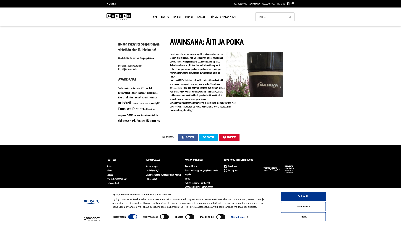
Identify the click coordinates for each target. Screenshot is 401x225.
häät (143, 88)
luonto (154, 97)
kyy (149, 97)
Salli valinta (303, 206)
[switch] (164, 216)
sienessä (149, 115)
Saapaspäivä (254, 3)
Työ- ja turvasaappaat (223, 16)
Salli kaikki (303, 196)
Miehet (189, 16)
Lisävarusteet (113, 183)
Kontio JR (122, 97)
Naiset (177, 16)
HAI (155, 16)
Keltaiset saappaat (137, 92)
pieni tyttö (155, 103)
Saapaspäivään (147, 58)
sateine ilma (139, 115)
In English (111, 3)
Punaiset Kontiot (130, 108)
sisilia (155, 115)
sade (130, 115)
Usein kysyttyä (152, 170)
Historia (281, 3)
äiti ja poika (155, 120)
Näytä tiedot (237, 217)
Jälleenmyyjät (268, 3)
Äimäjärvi (141, 120)
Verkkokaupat (152, 166)
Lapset (201, 16)
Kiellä (303, 216)
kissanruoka (152, 92)
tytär (126, 120)
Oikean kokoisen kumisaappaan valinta (163, 174)
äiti (147, 120)
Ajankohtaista (191, 166)
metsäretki (125, 103)
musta (135, 103)
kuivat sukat (134, 97)
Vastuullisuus (240, 3)
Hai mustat (136, 88)
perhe (147, 103)
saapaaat (122, 115)
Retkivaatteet (149, 109)
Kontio (165, 16)
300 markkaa (124, 88)
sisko (121, 120)
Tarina (187, 178)
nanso (141, 103)
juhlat (149, 88)
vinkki (132, 120)
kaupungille (123, 92)
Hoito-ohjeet (151, 179)
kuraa (144, 97)
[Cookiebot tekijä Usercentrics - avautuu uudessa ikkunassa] (91, 219)
